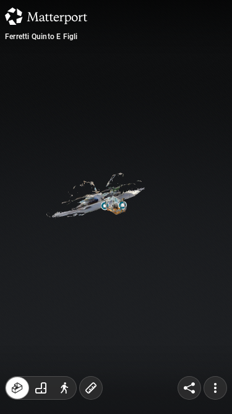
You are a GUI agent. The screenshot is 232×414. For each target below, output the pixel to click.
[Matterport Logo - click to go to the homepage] (46, 16)
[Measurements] (91, 388)
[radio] (17, 388)
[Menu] (215, 388)
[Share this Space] (189, 388)
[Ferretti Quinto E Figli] (116, 207)
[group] (41, 388)
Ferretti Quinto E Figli (41, 36)
